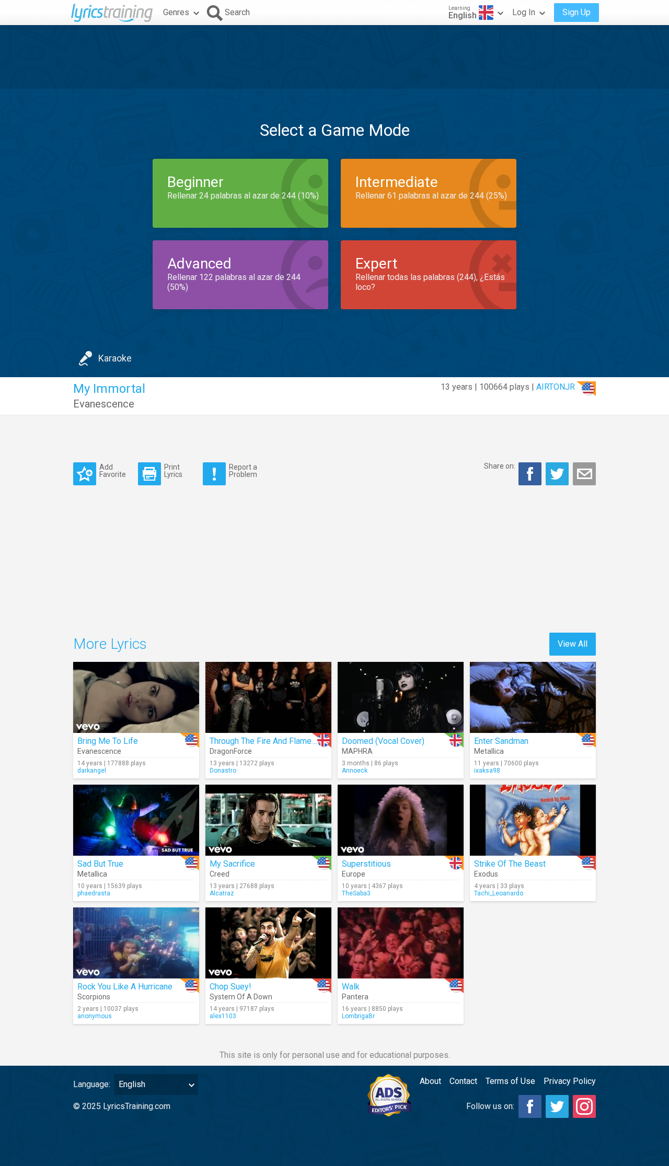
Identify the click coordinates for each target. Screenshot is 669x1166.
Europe (353, 874)
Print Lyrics (173, 470)
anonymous (94, 1016)
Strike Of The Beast (510, 864)
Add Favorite (112, 470)
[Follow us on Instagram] (584, 1106)
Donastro (223, 770)
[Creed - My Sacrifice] (268, 820)
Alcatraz (222, 893)
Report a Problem (243, 470)
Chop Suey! (230, 987)
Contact (463, 1081)
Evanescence (103, 404)
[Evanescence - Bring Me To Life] (136, 697)
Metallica (489, 751)
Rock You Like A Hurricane (124, 987)
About (430, 1081)
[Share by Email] (584, 473)
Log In (523, 12)
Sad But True (100, 864)
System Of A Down (241, 997)
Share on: (499, 466)
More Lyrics (110, 643)
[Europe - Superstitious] (401, 820)
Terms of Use (510, 1081)
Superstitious (366, 864)
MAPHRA (357, 751)
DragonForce (231, 751)
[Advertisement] (334, 56)
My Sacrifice (232, 864)
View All (572, 644)
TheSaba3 (356, 893)
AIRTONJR (555, 387)
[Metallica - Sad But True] (136, 820)
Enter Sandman (501, 741)
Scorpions (93, 997)
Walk (351, 987)
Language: (91, 1084)
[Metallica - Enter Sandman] (533, 697)
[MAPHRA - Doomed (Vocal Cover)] (401, 697)
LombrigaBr (358, 1016)
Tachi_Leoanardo (498, 893)
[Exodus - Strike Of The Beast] (533, 820)
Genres (176, 12)
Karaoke (115, 358)
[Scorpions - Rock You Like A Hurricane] (136, 942)
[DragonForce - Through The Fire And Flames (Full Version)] (268, 697)
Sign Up (576, 12)
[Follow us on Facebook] (529, 1106)
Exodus (486, 874)
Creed (219, 874)
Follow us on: (490, 1106)
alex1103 (223, 1016)
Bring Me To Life (107, 741)
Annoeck (354, 770)
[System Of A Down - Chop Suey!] (268, 942)
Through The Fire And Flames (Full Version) (288, 741)
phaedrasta (93, 893)
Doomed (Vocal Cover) (383, 741)
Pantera (355, 997)
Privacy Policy (570, 1081)
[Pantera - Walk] (401, 942)
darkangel (91, 770)
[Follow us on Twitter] (557, 1106)
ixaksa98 (487, 770)
